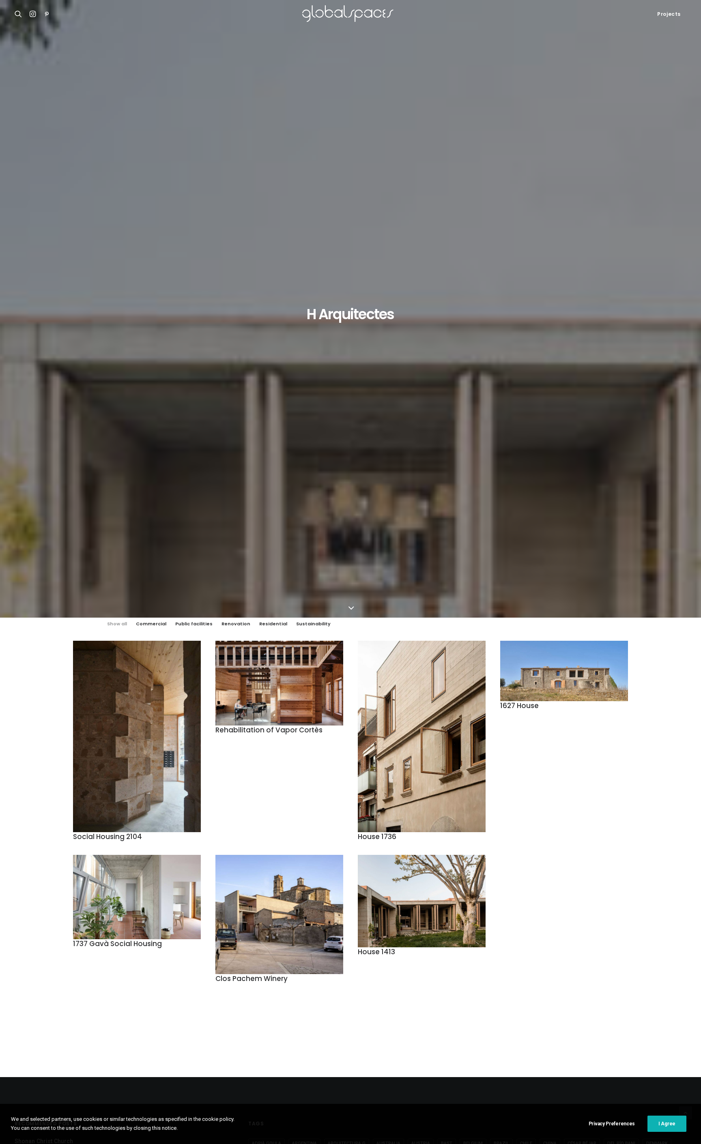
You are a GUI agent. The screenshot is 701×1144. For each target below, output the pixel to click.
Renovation (235, 624)
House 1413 (376, 952)
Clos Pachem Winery (251, 978)
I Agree (666, 1124)
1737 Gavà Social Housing (117, 944)
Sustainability (313, 624)
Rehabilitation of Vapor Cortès (269, 730)
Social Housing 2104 (107, 836)
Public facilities (194, 624)
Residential (273, 624)
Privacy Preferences (612, 1124)
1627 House (519, 705)
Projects (669, 14)
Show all (117, 624)
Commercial (151, 624)
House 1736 (377, 836)
